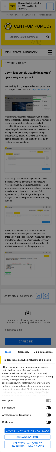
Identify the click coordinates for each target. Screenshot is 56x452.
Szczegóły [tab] (23, 352)
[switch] (48, 407)
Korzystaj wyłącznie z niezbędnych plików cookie (27, 444)
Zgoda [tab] (8, 352)
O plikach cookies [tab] (43, 352)
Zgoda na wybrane (27, 437)
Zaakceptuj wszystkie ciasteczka (27, 430)
